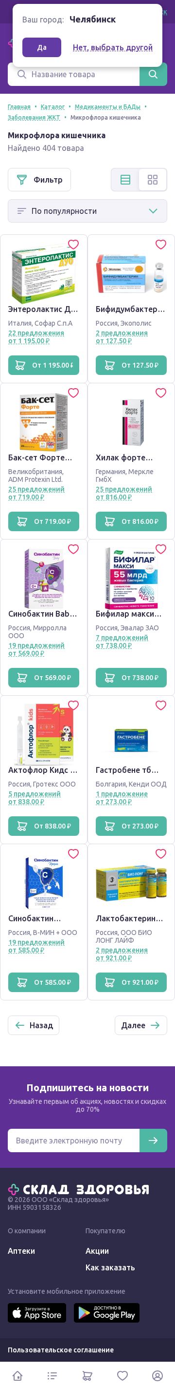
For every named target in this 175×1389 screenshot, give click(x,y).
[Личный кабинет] (157, 1375)
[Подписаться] (153, 1140)
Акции (97, 1250)
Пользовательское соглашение (61, 1350)
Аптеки (21, 1250)
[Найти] (153, 74)
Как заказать (110, 1267)
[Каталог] (52, 1375)
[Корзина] (87, 1375)
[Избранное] (122, 1375)
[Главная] (81, 1188)
